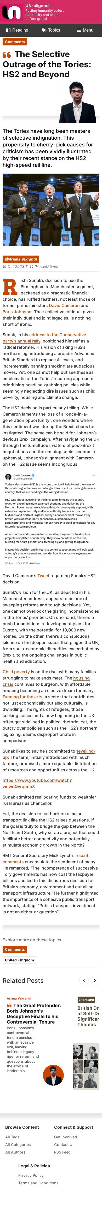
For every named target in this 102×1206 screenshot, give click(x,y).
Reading (20, 30)
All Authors (15, 1152)
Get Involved (65, 1137)
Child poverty (16, 671)
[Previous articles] (84, 980)
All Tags (12, 1137)
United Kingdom (19, 960)
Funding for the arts (22, 696)
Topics (54, 30)
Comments (15, 41)
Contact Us (64, 1144)
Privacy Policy (31, 1175)
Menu (88, 30)
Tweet (43, 575)
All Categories (18, 1144)
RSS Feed (62, 1152)
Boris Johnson (17, 312)
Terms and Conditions (38, 1183)
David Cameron (64, 305)
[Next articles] (94, 980)
